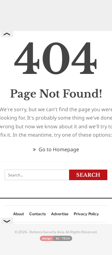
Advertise (59, 214)
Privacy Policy (86, 214)
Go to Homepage (58, 149)
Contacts (37, 214)
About (18, 214)
